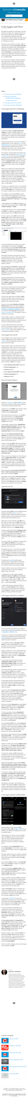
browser (20, 143)
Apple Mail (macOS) (12, 100)
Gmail (2, 638)
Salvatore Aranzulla (5, 28)
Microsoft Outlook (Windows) (14, 98)
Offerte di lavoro (19, 1089)
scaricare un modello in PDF (7, 312)
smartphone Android (8, 632)
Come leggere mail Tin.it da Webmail (12, 94)
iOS (10, 898)
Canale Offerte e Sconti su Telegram (14, 19)
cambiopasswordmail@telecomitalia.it (10, 309)
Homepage (6, 1088)
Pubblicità (13, 1089)
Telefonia (14, 12)
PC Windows (9, 402)
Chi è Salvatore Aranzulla (14, 1088)
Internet (18, 12)
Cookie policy (11, 1090)
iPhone (17, 829)
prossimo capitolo (5, 329)
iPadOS (13, 898)
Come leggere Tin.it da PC (10, 96)
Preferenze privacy (18, 1090)
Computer (10, 12)
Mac (15, 513)
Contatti (9, 1089)
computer (3, 341)
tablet (15, 632)
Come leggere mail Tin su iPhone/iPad (13, 105)
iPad (21, 829)
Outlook (20, 402)
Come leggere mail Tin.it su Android (12, 102)
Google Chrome (5, 145)
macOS (11, 560)
